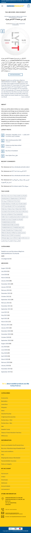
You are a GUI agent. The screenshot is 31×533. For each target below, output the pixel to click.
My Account (4, 473)
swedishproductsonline (14, 217)
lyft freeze (22, 83)
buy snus (10, 195)
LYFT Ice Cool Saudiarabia (7, 90)
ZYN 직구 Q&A (17, 238)
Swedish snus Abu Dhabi (15, 93)
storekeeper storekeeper (18, 24)
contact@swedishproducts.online (11, 0)
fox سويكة (4, 201)
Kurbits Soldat (22, 203)
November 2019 (5, 368)
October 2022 (5, 296)
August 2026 (5, 268)
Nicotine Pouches (6, 413)
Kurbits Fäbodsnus (6, 203)
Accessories (4, 398)
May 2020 (4, 353)
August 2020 (5, 343)
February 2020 (5, 362)
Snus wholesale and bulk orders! (21, 167)
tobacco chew (18, 230)
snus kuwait (25, 91)
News (2, 410)
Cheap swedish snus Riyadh (13, 83)
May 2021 (4, 315)
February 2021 (5, 324)
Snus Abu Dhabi (13, 91)
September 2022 (6, 299)
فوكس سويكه (17, 240)
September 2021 (6, 309)
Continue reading (15, 74)
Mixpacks (4, 407)
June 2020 (4, 350)
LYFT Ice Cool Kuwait (22, 88)
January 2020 (5, 365)
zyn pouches (17, 235)
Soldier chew (5, 217)
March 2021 (4, 321)
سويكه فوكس (5, 240)
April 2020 (4, 356)
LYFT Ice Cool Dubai (12, 88)
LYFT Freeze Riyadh (16, 87)
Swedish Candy (5, 429)
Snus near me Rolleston (7, 214)
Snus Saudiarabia (5, 93)
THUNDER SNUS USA (18, 227)
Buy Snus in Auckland (12, 150)
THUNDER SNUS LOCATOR (8, 222)
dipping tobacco (14, 198)
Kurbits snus (15, 203)
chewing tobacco (6, 198)
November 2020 (5, 334)
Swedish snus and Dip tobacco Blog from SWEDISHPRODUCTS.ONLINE (15, 17)
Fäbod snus (10, 201)
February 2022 (5, 302)
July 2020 (4, 346)
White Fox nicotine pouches (18, 232)
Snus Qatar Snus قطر (12, 155)
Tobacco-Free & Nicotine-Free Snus (11, 432)
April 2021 (4, 318)
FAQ (2, 454)
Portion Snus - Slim (6, 423)
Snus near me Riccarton (21, 211)
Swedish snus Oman (19, 95)
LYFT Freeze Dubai (14, 85)
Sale (2, 426)
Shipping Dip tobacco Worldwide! (10, 457)
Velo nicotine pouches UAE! (13, 140)
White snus (4, 435)
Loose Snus (4, 404)
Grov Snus (17, 201)
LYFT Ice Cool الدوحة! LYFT (19, 171)
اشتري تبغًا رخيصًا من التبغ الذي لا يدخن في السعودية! (15, 181)
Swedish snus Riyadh (17, 219)
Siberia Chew (11, 209)
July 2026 (4, 271)
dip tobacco (22, 198)
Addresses (4, 483)
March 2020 (4, 359)
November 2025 (5, 284)
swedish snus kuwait (9, 95)
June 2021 (4, 312)
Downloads (4, 480)
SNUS (24, 209)
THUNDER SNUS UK (7, 227)
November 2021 (5, 306)
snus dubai (19, 91)
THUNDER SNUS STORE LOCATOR (10, 225)
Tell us (4, 384)
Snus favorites (11, 211)
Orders (3, 476)
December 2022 (5, 293)
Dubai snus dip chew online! (13, 145)
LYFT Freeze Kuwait (6, 87)
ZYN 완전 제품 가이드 (7, 238)
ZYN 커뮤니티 (25, 238)
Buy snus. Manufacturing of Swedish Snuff (13, 448)
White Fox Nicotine (6, 232)
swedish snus (24, 217)
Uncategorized (5, 258)
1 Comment (9, 141)
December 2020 (5, 331)
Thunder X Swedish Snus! (8, 230)
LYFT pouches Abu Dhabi (20, 90)
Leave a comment (25, 97)
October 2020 (5, 337)
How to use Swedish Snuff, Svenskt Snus (12, 445)
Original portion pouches (8, 417)
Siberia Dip (18, 209)
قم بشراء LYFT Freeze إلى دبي (15, 19)
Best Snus (4, 195)
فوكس (10, 240)
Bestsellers (4, 401)
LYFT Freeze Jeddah (24, 85)
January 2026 (5, 280)
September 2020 (6, 340)
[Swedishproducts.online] (15, 6)
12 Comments (10, 147)
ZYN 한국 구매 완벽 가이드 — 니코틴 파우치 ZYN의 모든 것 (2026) (18, 135)
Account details (5, 486)
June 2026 (4, 274)
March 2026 (4, 277)
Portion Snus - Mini (6, 420)
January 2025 (5, 287)
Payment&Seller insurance (8, 461)
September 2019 (6, 371)
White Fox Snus (5, 235)
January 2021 (5, 328)
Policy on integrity (6, 464)
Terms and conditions (7, 451)
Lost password (5, 489)
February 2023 (5, 290)
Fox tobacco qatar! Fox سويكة (20, 186)
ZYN (12, 235)
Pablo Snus (4, 209)
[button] (2, 6)
